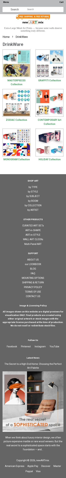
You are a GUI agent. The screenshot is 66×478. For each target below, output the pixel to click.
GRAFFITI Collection (49, 80)
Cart (61, 2)
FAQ (33, 273)
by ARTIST (33, 210)
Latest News (33, 358)
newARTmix (42, 460)
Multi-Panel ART (33, 244)
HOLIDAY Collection (50, 159)
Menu (6, 2)
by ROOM (33, 201)
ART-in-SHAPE (33, 230)
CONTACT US (33, 296)
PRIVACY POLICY (33, 287)
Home (6, 36)
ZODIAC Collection (16, 120)
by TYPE (33, 187)
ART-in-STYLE (33, 234)
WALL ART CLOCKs (33, 239)
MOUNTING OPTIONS (33, 278)
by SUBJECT (33, 196)
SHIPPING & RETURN (33, 282)
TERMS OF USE (33, 291)
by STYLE (33, 191)
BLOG (33, 268)
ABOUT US (33, 259)
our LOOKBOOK (33, 264)
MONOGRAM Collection (16, 159)
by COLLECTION (33, 205)
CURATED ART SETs (33, 225)
